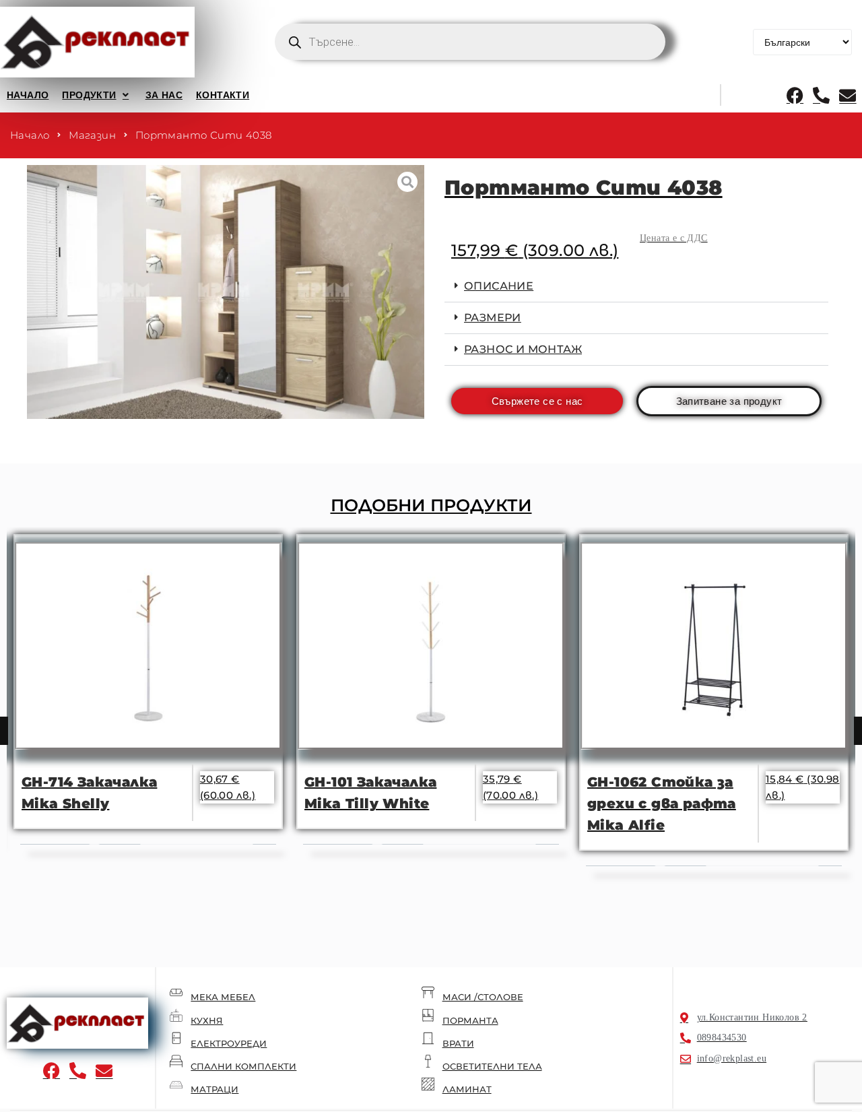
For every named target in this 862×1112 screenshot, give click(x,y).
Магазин (92, 135)
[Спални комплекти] (176, 1061)
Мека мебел (223, 996)
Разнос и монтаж (523, 349)
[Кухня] (176, 1015)
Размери (492, 317)
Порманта (470, 1020)
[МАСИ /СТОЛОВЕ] (428, 992)
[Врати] (428, 1038)
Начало (29, 135)
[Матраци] (176, 1084)
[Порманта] (428, 1015)
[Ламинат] (428, 1084)
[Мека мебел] (176, 992)
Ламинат (467, 1089)
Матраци (214, 1089)
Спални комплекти (243, 1066)
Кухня (207, 1020)
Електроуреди (229, 1043)
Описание (498, 286)
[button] (96, 95)
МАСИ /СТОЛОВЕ (482, 996)
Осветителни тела (492, 1066)
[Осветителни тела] (428, 1061)
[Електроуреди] (176, 1038)
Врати (458, 1043)
